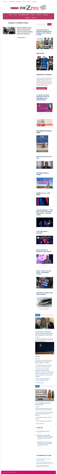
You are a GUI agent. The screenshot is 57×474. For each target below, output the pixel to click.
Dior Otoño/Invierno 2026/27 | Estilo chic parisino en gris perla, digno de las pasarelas (44, 414)
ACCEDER (29, 1)
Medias (34, 17)
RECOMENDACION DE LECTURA (44, 455)
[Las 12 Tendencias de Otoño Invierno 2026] (44, 395)
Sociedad (27, 17)
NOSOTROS (5, 1)
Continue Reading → (22, 37)
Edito (15, 14)
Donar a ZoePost (42, 88)
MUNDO (37, 315)
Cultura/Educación (23, 14)
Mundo (33, 14)
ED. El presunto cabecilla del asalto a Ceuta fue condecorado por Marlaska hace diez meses (44, 333)
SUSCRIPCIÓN (18, 1)
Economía (45, 14)
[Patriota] (44, 348)
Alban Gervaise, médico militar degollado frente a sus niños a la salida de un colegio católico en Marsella (45, 437)
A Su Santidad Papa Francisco (43, 431)
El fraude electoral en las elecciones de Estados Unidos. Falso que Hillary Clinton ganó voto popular (44, 443)
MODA (37, 386)
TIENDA (24, 1)
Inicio (10, 14)
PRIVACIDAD (34, 1)
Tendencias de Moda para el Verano (44, 421)
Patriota (37, 356)
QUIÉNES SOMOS (12, 1)
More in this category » (39, 382)
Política (38, 14)
